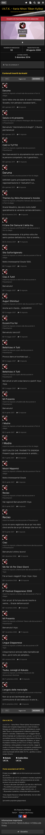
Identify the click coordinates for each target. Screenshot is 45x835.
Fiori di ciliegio (33, 176)
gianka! (19, 148)
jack (18, 350)
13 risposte (24, 556)
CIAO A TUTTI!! (10, 145)
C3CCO (19, 304)
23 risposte (22, 659)
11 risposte (22, 134)
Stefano (20, 645)
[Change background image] (39, 2)
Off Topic (39, 304)
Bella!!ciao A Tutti (11, 347)
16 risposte (23, 312)
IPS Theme (18, 810)
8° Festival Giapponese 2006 (17, 591)
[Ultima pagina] (42, 78)
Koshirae (16, 675)
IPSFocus (27, 810)
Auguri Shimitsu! (11, 301)
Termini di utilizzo (23, 823)
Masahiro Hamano (23, 201)
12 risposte (22, 412)
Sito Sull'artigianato (12, 252)
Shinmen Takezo (23, 621)
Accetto (23, 831)
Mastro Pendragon (23, 120)
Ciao (5, 542)
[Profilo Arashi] (22, 42)
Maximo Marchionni (24, 545)
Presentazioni (9, 123)
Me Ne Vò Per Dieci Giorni (16, 567)
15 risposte (23, 337)
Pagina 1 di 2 (22, 79)
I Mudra (6, 423)
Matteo (19, 471)
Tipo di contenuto (11, 65)
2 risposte (23, 266)
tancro (19, 326)
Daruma (7, 90)
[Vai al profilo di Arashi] (5, 85)
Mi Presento (9, 399)
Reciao (6, 492)
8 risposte (22, 107)
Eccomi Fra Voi (10, 323)
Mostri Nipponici (11, 468)
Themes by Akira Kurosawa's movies (21, 198)
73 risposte (23, 242)
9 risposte (23, 361)
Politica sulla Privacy (26, 812)
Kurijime (20, 402)
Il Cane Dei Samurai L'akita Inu (18, 225)
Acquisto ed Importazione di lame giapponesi (22, 19)
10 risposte (22, 162)
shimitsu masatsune (24, 673)
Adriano (20, 594)
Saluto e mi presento (13, 118)
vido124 (20, 279)
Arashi (5, 93)
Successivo (36, 78)
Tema (14, 812)
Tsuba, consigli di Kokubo (15, 670)
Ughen (19, 692)
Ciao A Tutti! (9, 277)
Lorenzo (20, 255)
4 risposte (24, 214)
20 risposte (24, 580)
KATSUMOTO (22, 228)
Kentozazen (21, 569)
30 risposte (22, 432)
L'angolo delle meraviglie (15, 689)
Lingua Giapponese (12, 642)
